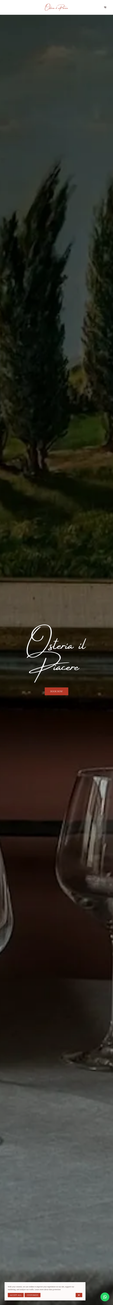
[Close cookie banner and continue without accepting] (79, 1295)
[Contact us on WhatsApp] (104, 1296)
